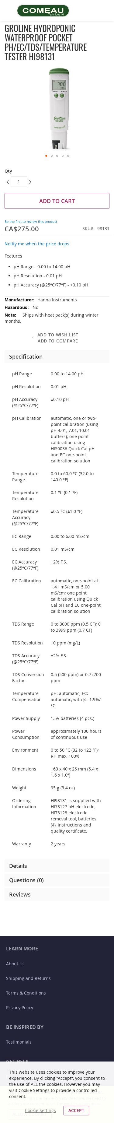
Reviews (20, 894)
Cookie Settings (40, 1110)
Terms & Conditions (26, 993)
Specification (26, 356)
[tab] (57, 356)
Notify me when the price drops (37, 244)
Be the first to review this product (31, 221)
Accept (76, 1110)
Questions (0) (26, 880)
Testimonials (19, 1042)
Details (18, 865)
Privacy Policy (19, 1007)
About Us (15, 964)
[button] (46, 155)
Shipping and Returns (28, 978)
